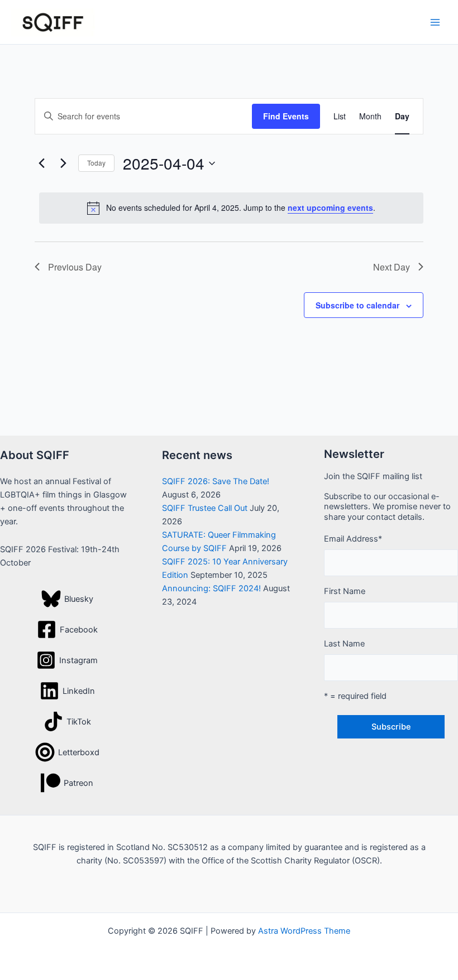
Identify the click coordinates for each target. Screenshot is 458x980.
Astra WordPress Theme (304, 931)
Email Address (353, 539)
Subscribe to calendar (357, 305)
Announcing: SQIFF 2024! (211, 588)
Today (96, 162)
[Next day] (63, 163)
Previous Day (75, 266)
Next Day (391, 266)
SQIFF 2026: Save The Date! (215, 481)
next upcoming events (330, 207)
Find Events (286, 116)
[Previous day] (41, 163)
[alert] (231, 208)
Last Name (344, 644)
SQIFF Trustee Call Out (204, 508)
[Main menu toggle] (435, 22)
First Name (344, 591)
